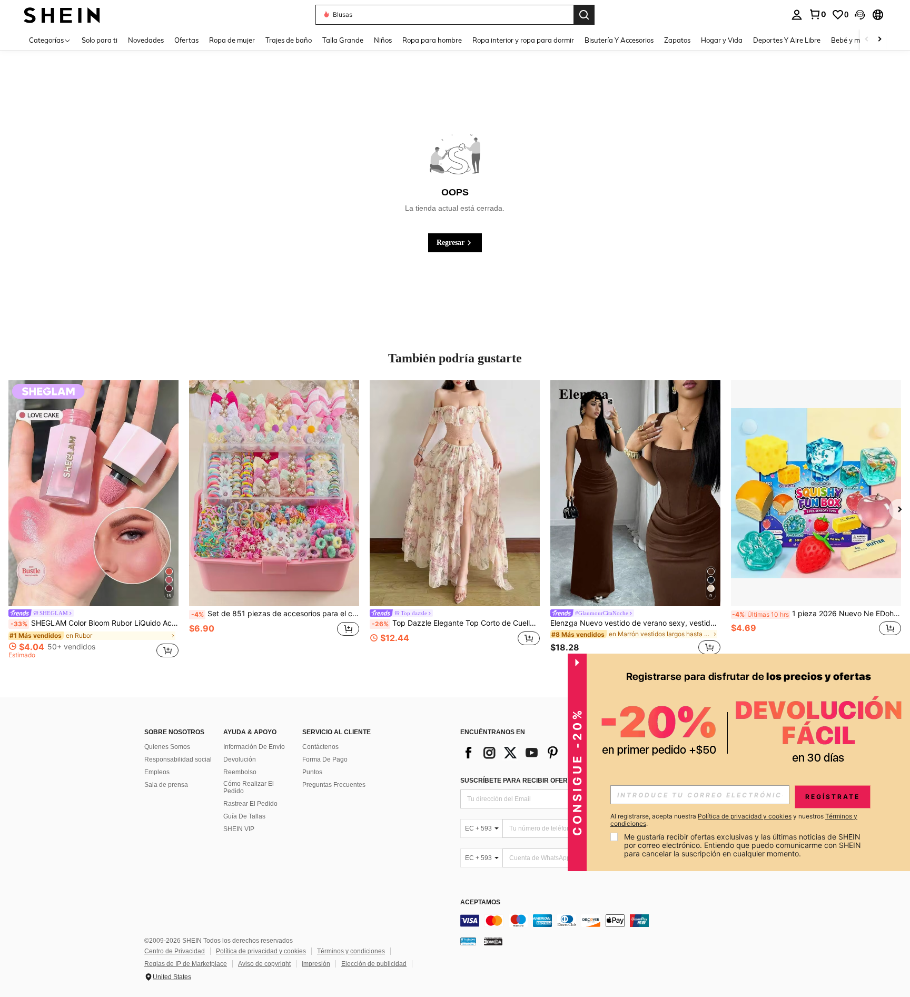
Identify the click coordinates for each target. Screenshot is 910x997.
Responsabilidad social (178, 759)
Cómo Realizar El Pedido (248, 787)
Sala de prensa (166, 784)
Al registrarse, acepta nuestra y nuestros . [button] (733, 820)
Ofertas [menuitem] (186, 40)
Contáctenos (320, 747)
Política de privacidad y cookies (261, 951)
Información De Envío (254, 747)
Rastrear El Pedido (250, 803)
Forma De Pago (325, 759)
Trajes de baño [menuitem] (288, 40)
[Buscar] (584, 15)
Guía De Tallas (244, 816)
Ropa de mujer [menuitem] (232, 40)
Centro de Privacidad (174, 951)
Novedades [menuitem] (146, 40)
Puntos (312, 772)
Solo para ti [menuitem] (99, 40)
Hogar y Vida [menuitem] (722, 40)
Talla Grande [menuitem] (342, 40)
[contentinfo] (618, 920)
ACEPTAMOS (480, 902)
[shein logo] (62, 14)
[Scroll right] (879, 39)
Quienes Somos (167, 747)
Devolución (239, 759)
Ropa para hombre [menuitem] (432, 40)
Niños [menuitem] (383, 40)
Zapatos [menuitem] (677, 40)
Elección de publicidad (374, 964)
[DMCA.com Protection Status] (493, 941)
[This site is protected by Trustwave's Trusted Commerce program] (468, 941)
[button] (860, 14)
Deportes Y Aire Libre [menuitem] (786, 40)
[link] (817, 14)
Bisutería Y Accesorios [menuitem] (619, 40)
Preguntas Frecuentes (333, 784)
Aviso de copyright (264, 964)
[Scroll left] (867, 39)
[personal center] (796, 14)
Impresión (316, 964)
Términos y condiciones (351, 951)
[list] (544, 753)
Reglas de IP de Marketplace (185, 964)
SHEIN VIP (238, 829)
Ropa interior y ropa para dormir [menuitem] (523, 40)
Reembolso (239, 772)
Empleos (157, 772)
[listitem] (93, 521)
